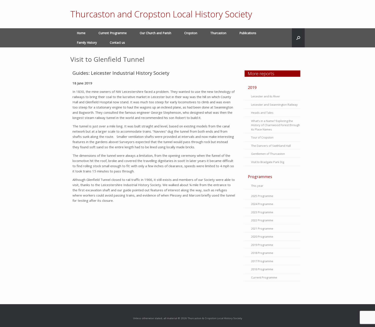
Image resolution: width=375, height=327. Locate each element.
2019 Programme (262, 245)
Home (81, 33)
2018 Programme (262, 253)
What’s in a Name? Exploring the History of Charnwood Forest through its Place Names (275, 125)
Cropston (190, 33)
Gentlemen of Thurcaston (268, 154)
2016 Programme (262, 269)
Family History (87, 42)
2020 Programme (262, 237)
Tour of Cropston (262, 137)
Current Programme (113, 33)
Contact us (117, 42)
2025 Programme (262, 196)
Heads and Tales (262, 113)
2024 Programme (262, 204)
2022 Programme (262, 220)
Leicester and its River (265, 96)
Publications (247, 33)
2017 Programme (262, 261)
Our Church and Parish (155, 33)
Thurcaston (218, 33)
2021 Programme (262, 228)
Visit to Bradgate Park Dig (267, 162)
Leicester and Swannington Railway (274, 105)
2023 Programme (262, 212)
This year (257, 186)
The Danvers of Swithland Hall (271, 146)
